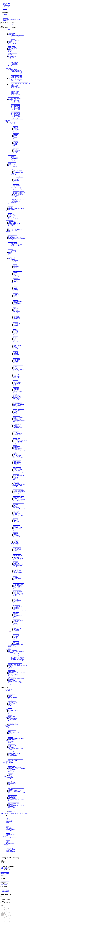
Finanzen (10, 44)
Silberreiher (15, 362)
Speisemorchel (16, 537)
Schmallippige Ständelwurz (19, 499)
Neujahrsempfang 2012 (15, 86)
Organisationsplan (12, 47)
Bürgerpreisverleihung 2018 (16, 76)
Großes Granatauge (17, 570)
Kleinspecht (15, 330)
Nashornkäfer (16, 552)
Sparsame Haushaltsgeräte (13, 675)
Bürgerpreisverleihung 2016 (16, 75)
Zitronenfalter (16, 609)
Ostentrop (15, 143)
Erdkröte (15, 617)
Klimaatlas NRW (11, 680)
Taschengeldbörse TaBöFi (16, 187)
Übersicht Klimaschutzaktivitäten (15, 663)
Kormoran (15, 334)
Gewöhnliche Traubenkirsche (19, 508)
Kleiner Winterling (17, 410)
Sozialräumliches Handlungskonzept (15, 218)
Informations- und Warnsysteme (17, 659)
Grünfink (15, 314)
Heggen (15, 137)
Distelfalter (15, 580)
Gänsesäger (15, 304)
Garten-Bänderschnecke (18, 620)
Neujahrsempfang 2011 (15, 85)
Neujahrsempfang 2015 (15, 90)
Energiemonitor (11, 683)
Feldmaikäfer (16, 544)
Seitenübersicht (6, 20)
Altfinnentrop (16, 124)
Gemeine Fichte (16, 507)
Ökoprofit (10, 666)
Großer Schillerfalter (17, 586)
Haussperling (16, 319)
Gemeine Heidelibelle (17, 565)
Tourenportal (13, 251)
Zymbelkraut (16, 483)
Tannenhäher (16, 373)
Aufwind (13, 186)
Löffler (14, 340)
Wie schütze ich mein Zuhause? (17, 657)
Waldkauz (15, 384)
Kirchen (12, 246)
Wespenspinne (16, 629)
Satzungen (13, 39)
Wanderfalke (16, 388)
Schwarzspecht (16, 359)
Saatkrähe (15, 356)
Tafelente (15, 372)
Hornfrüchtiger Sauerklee (18, 406)
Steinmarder (15, 278)
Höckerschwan (16, 323)
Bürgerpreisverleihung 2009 (16, 70)
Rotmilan (15, 355)
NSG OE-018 (16, 637)
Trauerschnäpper (16, 376)
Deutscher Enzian (17, 468)
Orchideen (13, 487)
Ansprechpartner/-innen (18, 172)
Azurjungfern (16, 557)
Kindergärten (11, 211)
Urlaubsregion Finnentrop (11, 239)
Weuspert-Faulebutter (17, 153)
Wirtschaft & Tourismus (8, 232)
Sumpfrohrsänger (16, 370)
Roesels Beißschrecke (17, 555)
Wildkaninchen (16, 279)
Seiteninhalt (5, 7)
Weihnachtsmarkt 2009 (15, 101)
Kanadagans (15, 325)
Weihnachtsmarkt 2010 (15, 102)
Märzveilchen (16, 476)
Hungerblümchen (17, 449)
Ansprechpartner (16, 182)
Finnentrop (15, 130)
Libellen (12, 556)
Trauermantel (16, 607)
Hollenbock (15, 138)
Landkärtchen (16, 595)
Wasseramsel (16, 389)
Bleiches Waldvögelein (18, 489)
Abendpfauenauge (17, 574)
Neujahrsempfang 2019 (15, 94)
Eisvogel (15, 296)
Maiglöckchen (16, 452)
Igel (14, 269)
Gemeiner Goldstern (17, 402)
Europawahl (13, 61)
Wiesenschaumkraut (17, 479)
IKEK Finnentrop (12, 209)
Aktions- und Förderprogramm (14, 237)
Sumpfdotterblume (17, 419)
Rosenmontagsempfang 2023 (17, 119)
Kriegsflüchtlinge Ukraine (16, 201)
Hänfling (15, 315)
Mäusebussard (16, 343)
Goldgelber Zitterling (17, 528)
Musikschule (10, 216)
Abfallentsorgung (11, 257)
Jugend (9, 163)
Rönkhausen (16, 145)
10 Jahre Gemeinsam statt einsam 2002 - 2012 (20, 83)
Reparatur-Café (14, 196)
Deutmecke (15, 128)
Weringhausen (16, 152)
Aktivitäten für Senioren (16, 204)
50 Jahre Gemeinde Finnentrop (17, 79)
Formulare (10, 50)
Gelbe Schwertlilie (17, 397)
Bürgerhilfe (13, 169)
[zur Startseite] (9, 23)
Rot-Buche (15, 512)
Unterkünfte (15, 179)
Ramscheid (15, 144)
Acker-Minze (16, 465)
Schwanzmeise (16, 358)
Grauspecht (15, 312)
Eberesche (15, 504)
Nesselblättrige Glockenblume (19, 477)
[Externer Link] (6, 922)
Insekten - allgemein (15, 543)
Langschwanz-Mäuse (17, 271)
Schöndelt (15, 149)
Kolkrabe (15, 333)
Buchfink (15, 291)
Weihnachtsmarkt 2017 (15, 111)
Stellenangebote (11, 49)
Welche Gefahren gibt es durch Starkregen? (20, 655)
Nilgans (15, 347)
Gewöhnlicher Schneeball (18, 510)
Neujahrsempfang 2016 (15, 91)
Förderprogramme (12, 671)
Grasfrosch (15, 621)
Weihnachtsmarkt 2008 (15, 100)
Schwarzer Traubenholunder (19, 515)
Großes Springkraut (17, 405)
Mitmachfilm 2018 (12, 162)
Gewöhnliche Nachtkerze (18, 404)
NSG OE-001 (16, 634)
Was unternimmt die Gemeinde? (17, 658)
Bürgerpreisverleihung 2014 (16, 73)
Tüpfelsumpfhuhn (17, 377)
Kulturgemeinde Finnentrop (14, 223)
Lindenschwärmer (17, 597)
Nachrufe (10, 54)
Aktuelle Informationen (18, 194)
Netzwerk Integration (17, 175)
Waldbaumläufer (16, 383)
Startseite (5, 14)
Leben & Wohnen (6, 120)
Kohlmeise (15, 331)
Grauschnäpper (16, 311)
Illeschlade (15, 141)
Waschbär (15, 280)
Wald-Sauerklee (16, 458)
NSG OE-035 (16, 643)
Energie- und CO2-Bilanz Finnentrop (16, 651)
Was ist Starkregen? (15, 653)
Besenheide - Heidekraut (18, 503)
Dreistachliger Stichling (18, 615)
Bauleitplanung (11, 34)
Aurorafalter (15, 577)
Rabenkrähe (15, 348)
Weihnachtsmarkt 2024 (15, 116)
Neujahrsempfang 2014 (15, 89)
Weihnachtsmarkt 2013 (15, 106)
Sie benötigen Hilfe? (17, 170)
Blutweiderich (16, 425)
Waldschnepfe (16, 387)
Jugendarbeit (16, 180)
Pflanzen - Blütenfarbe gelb (16, 396)
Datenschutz (5, 16)
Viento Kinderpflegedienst (16, 193)
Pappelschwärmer (17, 600)
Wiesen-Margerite (17, 462)
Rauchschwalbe (16, 349)
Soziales (10, 165)
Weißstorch (15, 390)
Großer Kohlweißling (17, 585)
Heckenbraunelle (16, 320)
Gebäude (13, 156)
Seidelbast (15, 516)
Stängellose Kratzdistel (18, 441)
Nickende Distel (16, 436)
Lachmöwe (15, 339)
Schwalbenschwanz (17, 602)
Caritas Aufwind (19, 177)
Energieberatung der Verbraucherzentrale (16, 672)
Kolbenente (15, 332)
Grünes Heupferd (17, 548)
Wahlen (9, 60)
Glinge (14, 136)
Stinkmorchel (16, 540)
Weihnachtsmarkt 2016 (15, 109)
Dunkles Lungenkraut (17, 469)
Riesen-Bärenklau (17, 454)
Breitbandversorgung (12, 230)
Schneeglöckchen (17, 455)
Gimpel (14, 305)
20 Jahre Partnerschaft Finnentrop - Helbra (19, 82)
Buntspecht (15, 293)
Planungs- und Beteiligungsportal (17, 35)
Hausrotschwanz (16, 318)
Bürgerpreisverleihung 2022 (16, 77)
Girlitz (14, 307)
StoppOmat (13, 250)
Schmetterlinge (14, 573)
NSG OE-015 (16, 636)
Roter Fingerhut (16, 438)
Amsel (14, 283)
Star (14, 367)
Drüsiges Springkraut (17, 427)
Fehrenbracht (16, 129)
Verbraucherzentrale (15, 195)
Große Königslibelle (17, 566)
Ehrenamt (13, 173)
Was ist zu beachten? (17, 189)
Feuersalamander (16, 619)
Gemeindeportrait (11, 122)
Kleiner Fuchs (16, 592)
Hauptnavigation (6, 5)
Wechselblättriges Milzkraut (19, 420)
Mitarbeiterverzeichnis (12, 48)
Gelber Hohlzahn (16, 398)
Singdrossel (15, 363)
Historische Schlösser (15, 245)
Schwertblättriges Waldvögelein (19, 500)
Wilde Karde (16, 482)
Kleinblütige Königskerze (18, 409)
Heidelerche (15, 322)
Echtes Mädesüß (16, 446)
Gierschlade (15, 135)
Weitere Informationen (15, 661)
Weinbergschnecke (17, 628)
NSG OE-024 (16, 641)
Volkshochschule (11, 217)
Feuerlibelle (15, 562)
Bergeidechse (16, 612)
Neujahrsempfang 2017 (15, 92)
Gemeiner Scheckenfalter (18, 583)
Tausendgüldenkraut (17, 442)
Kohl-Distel (15, 411)
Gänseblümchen (16, 447)
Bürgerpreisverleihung (12, 69)
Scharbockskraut (16, 414)
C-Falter (15, 579)
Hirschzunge (16, 529)
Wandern (10, 252)
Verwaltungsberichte (12, 43)
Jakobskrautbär (16, 587)
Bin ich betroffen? (14, 656)
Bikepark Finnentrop (12, 225)
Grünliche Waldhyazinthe (18, 496)
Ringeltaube (15, 353)
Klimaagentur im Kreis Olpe (14, 664)
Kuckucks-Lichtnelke (17, 434)
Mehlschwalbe (16, 344)
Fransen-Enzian (16, 470)
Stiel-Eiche (15, 519)
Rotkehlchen (16, 354)
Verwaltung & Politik (7, 29)
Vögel (12, 282)
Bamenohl (15, 126)
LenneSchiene (9, 231)
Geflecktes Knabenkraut (18, 493)
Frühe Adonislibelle (17, 563)
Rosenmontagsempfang (13, 117)
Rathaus (10, 41)
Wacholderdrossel (17, 382)
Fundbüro (10, 51)
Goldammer (15, 308)
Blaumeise (15, 289)
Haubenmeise (16, 316)
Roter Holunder (16, 513)
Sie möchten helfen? (17, 171)
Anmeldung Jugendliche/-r (18, 191)
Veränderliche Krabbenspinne (19, 627)
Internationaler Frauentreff (16, 198)
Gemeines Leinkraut (17, 403)
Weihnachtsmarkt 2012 (15, 105)
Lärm (9, 648)
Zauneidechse (16, 630)
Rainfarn (15, 412)
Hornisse (15, 550)
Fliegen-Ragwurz (17, 492)
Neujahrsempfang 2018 (15, 93)
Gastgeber (10, 240)
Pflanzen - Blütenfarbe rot (16, 424)
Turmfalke (15, 380)
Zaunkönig (15, 392)
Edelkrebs (15, 616)
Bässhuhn (15, 288)
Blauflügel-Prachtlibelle (18, 558)
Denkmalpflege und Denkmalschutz (15, 229)
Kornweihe (15, 336)
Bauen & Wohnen (12, 155)
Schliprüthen (16, 148)
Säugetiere (13, 259)
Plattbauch (15, 571)
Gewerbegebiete (14, 158)
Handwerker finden (12, 673)
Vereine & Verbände (12, 222)
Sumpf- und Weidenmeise (18, 369)
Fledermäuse (16, 265)
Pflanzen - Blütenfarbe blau (16, 464)
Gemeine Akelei (16, 471)
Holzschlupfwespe (17, 549)
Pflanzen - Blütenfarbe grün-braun (18, 484)
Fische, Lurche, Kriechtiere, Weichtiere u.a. (20, 610)
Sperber (15, 366)
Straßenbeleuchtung (15, 159)
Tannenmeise (16, 374)
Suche (4, 4)
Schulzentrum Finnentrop (13, 97)
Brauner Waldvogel (17, 578)
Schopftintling (16, 535)
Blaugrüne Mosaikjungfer (18, 559)
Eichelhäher (15, 295)
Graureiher (15, 310)
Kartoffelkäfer (16, 551)
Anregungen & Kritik (12, 53)
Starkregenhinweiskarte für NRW (15, 682)
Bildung (7, 210)
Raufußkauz (15, 351)
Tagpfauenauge (16, 605)
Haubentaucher (16, 317)
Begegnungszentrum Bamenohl (17, 199)
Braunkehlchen (16, 290)
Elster (14, 297)
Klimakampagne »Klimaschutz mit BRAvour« (17, 665)
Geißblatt (15, 506)
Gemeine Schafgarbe (17, 448)
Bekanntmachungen (12, 66)
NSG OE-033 (16, 642)
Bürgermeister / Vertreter (13, 56)
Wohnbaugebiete (14, 157)
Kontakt (4, 15)
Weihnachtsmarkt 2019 (15, 113)
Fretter (14, 131)
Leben (7, 121)
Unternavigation (6, 6)
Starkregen (10, 652)
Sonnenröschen (16, 418)
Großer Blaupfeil (16, 569)
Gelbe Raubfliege (17, 547)
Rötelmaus (15, 275)
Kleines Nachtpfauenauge (18, 594)
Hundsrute (15, 530)
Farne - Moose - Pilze (15, 522)
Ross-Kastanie (16, 511)
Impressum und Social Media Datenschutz (11, 19)
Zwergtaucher (16, 395)
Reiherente (15, 352)
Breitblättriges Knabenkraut (19, 491)
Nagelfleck (15, 599)
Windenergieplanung (15, 40)
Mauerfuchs (15, 598)
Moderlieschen (16, 623)
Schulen (10, 213)
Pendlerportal (11, 679)
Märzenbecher (16, 453)
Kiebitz (14, 327)
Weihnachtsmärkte (12, 99)
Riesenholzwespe (17, 554)
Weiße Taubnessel (17, 460)
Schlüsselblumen (16, 416)
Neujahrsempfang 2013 (15, 87)
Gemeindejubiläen (12, 78)
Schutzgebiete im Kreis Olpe (17, 644)
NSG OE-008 (16, 635)
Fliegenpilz (15, 526)
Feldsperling (15, 300)
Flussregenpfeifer (16, 303)
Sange (14, 146)
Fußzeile (5, 9)
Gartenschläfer (16, 266)
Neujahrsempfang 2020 (15, 95)
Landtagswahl (14, 63)
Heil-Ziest (15, 432)
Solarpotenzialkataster (12, 667)
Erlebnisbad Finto (12, 224)
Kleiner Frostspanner (17, 591)
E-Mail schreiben (4, 867)
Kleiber (14, 329)
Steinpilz (15, 539)
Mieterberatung (14, 202)
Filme (9, 253)
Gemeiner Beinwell (17, 429)
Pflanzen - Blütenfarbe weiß (16, 443)
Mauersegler (15, 341)
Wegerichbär (16, 608)
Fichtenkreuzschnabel (17, 301)
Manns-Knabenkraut (17, 497)
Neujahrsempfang (12, 84)
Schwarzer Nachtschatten (18, 457)
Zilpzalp (15, 394)
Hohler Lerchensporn (17, 433)
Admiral (15, 576)
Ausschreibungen (11, 33)
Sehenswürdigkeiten (12, 242)
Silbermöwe (15, 361)
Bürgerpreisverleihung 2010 (16, 71)
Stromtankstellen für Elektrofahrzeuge (16, 678)
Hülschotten (15, 140)
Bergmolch (15, 613)
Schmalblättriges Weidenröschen (20, 440)
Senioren (10, 203)
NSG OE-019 (16, 638)
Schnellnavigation (6, 3)
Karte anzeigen (4, 863)
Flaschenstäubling (17, 525)
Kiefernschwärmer (17, 590)
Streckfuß (15, 603)
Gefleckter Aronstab (17, 485)
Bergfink (15, 287)
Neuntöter (15, 346)
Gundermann (16, 474)
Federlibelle (15, 561)
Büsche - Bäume (14, 501)
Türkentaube (16, 378)
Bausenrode (15, 127)
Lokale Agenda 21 (12, 646)
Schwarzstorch (16, 360)
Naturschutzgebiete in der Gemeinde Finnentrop (20, 632)
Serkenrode (15, 151)
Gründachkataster (11, 670)
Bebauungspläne (14, 37)
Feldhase (15, 262)
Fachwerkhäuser (14, 243)
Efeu (14, 505)
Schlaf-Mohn (16, 439)
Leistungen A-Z (11, 46)
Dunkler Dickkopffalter (18, 581)
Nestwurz (15, 498)
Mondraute (15, 532)
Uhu (14, 381)
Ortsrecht (10, 42)
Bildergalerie (8, 68)
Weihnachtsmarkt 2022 (15, 114)
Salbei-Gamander (17, 413)
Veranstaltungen (11, 221)
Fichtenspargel (16, 523)
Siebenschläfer (16, 276)
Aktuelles (10, 32)
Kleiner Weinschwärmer (18, 593)
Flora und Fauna (11, 258)
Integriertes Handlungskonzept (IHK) (16, 208)
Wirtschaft (8, 233)
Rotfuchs (15, 274)
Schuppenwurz (16, 536)
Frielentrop (15, 134)
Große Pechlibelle (17, 568)
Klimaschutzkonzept (12, 650)
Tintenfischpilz (16, 541)
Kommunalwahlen (14, 64)
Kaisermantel (16, 588)
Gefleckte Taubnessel (17, 428)
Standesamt (10, 206)
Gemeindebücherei (12, 215)
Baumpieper (15, 286)
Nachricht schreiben (5, 872)
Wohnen (7, 228)
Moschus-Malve (16, 435)
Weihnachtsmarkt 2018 (15, 112)
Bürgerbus (13, 167)
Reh (14, 273)
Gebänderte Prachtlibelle (18, 564)
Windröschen (16, 463)
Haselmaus (15, 267)
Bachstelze (15, 285)
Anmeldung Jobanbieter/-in (19, 192)
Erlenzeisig (15, 298)
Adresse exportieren (5, 873)
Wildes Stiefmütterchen (18, 423)
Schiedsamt (10, 207)
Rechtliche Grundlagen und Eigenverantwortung (21, 660)
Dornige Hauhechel (17, 426)
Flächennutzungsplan (15, 36)
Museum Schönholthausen (16, 244)
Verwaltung (8, 31)
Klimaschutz (8, 649)
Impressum (5, 18)
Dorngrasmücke (16, 294)
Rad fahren (10, 249)
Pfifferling (15, 533)
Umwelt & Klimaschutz (8, 254)
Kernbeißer (15, 326)
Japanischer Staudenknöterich (19, 450)
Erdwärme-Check (12, 668)
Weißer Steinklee (16, 461)
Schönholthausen (16, 150)
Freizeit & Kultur (9, 220)
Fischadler (15, 302)
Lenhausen (15, 142)
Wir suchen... (16, 184)
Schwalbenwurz (16, 456)
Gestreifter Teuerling (17, 527)
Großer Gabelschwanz (18, 584)
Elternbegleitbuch (14, 200)
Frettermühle (16, 133)
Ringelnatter (15, 624)
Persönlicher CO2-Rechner (13, 674)
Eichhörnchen (16, 261)
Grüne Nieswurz (16, 486)
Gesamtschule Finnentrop (16, 98)
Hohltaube (15, 324)
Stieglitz (15, 368)
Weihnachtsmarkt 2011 (15, 104)
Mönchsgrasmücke (17, 345)
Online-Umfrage (14, 160)
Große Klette (16, 431)
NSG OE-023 (16, 639)
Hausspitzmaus (16, 268)
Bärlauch (15, 445)
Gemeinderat (11, 57)
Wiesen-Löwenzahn (17, 421)
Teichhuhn (15, 375)
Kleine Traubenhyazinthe (18, 475)
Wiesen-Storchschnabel (18, 481)
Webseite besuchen (4, 868)
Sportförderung (11, 227)
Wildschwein (16, 281)
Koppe (14, 622)
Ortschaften (13, 123)
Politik (7, 55)
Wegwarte (15, 478)
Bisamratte (15, 260)
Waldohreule (16, 385)
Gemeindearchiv (11, 214)
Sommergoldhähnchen (18, 365)
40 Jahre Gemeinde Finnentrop (17, 80)
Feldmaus (15, 264)
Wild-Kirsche (16, 521)
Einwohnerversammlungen (13, 164)
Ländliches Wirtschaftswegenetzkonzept (16, 238)
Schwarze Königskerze (18, 417)
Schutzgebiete (11, 631)
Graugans (15, 309)
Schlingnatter (16, 626)
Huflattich (15, 407)
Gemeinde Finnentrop (5, 881)
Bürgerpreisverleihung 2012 (16, 72)
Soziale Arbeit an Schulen (18, 181)
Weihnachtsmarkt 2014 (15, 107)
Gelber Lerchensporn (17, 399)
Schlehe (15, 514)
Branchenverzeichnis (12, 235)
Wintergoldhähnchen (17, 391)
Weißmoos (15, 542)
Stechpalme (15, 518)
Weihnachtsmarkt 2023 (15, 115)
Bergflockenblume (17, 467)
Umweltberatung (11, 645)
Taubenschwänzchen (17, 606)
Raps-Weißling (16, 601)
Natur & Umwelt (9, 256)
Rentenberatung (14, 166)
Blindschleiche (16, 614)
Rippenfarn (15, 534)
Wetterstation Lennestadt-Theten (14, 681)
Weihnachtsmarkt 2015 (15, 108)
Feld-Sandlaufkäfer (17, 545)
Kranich (15, 337)
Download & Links (17, 185)
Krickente (15, 338)
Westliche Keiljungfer (17, 572)
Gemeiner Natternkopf (18, 472)
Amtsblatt (10, 58)
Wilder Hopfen (16, 520)
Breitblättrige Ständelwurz (18, 490)
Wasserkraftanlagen (15, 247)
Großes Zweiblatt (17, 494)
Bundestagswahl (14, 62)
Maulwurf (15, 272)
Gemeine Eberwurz (17, 400)
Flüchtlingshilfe (14, 174)
